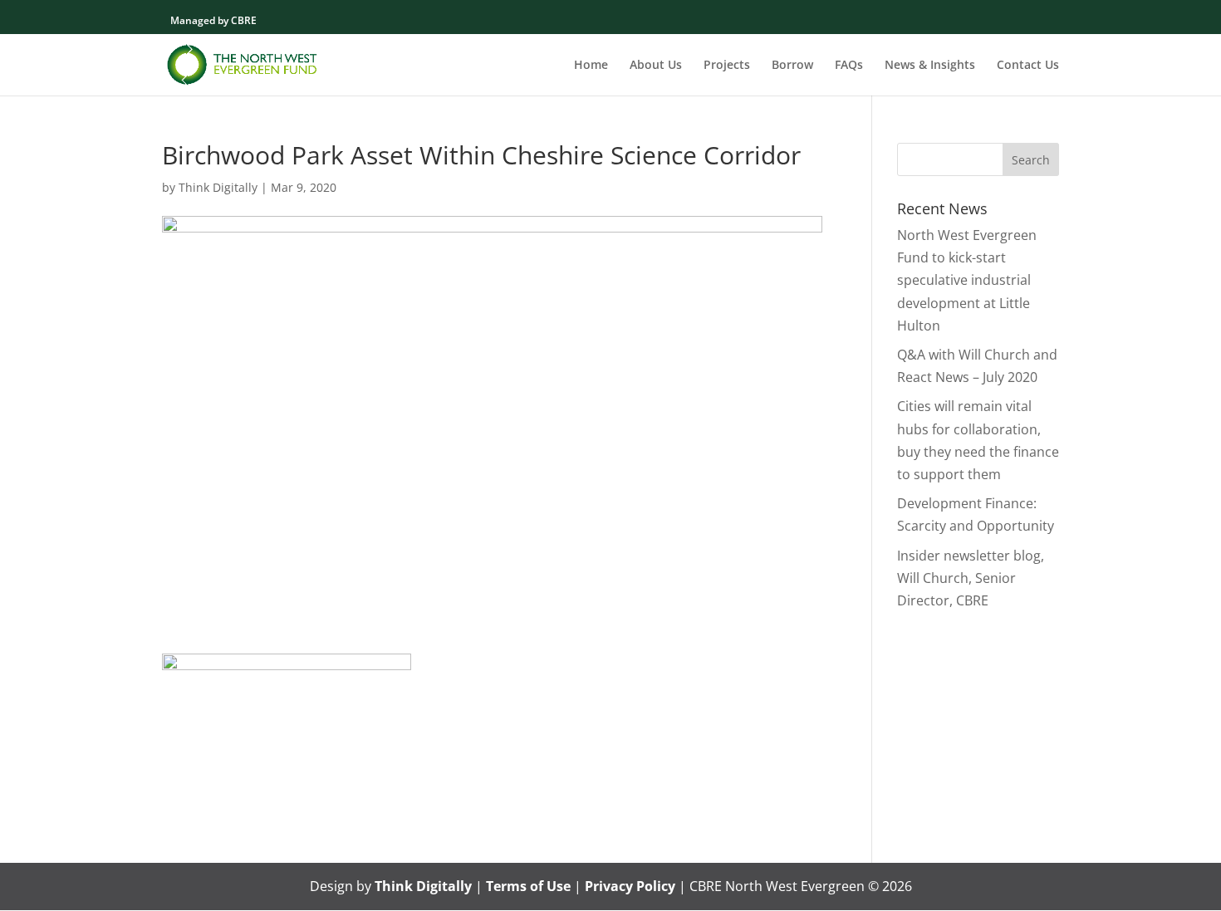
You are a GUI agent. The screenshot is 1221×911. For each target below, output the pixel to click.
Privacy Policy (630, 886)
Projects (727, 65)
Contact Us (1028, 65)
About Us (656, 65)
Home (591, 65)
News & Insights (930, 65)
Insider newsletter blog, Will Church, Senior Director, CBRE (970, 578)
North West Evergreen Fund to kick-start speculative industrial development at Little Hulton (967, 280)
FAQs (849, 65)
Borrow (792, 65)
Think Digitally (218, 187)
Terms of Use (528, 886)
